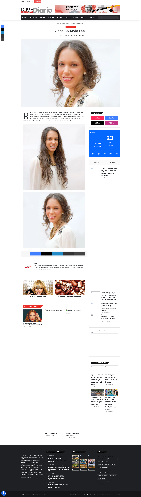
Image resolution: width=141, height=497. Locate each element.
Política (42, 17)
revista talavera (101, 478)
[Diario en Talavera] (36, 10)
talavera (114, 481)
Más (82, 17)
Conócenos (73, 494)
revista (113, 464)
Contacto (79, 494)
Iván (61, 35)
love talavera (105, 461)
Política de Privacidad (95, 494)
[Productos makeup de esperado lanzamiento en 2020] (32, 315)
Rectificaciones (116, 494)
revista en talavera (102, 467)
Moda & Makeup (70, 23)
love (99, 461)
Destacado (110, 456)
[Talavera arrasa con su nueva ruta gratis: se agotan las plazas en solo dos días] (83, 471)
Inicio (57, 23)
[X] (46, 253)
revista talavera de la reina (104, 481)
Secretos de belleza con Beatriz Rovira (73, 434)
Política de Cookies (106, 494)
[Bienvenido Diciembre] (54, 370)
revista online (113, 475)
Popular (112, 162)
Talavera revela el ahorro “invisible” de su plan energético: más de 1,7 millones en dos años (109, 317)
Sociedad (51, 17)
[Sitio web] (35, 272)
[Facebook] (35, 253)
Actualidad (63, 23)
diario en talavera (102, 458)
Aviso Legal (85, 494)
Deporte (75, 17)
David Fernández (102, 456)
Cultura (59, 17)
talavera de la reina (102, 483)
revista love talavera (102, 475)
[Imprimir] (79, 253)
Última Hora (33, 17)
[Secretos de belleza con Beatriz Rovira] (75, 370)
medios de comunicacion (104, 464)
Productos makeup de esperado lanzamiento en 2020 (32, 324)
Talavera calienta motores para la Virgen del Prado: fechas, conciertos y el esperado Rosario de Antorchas (109, 172)
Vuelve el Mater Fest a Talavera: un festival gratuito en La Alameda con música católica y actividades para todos (108, 295)
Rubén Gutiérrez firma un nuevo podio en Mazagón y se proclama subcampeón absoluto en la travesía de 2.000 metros (111, 404)
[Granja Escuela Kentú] (91, 472)
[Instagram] (41, 272)
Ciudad (67, 17)
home (115, 458)
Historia (110, 458)
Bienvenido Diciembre (51, 434)
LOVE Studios (42, 494)
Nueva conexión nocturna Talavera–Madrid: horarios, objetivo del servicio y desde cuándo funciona (109, 307)
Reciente (96, 162)
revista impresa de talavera (104, 470)
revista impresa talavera (103, 472)
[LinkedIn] (57, 253)
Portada (24, 17)
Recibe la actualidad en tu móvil (104, 330)
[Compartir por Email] (68, 253)
